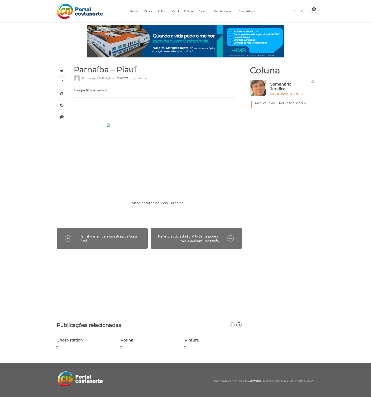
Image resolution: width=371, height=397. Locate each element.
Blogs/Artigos (247, 11)
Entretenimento (223, 11)
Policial (134, 11)
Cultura (189, 11)
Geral (175, 11)
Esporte (203, 11)
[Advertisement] (149, 283)
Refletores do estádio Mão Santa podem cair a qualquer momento (188, 238)
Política (162, 11)
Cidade (148, 11)
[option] (85, 341)
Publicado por (97, 78)
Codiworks (254, 380)
